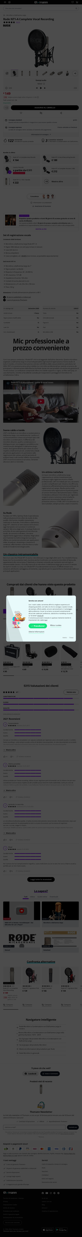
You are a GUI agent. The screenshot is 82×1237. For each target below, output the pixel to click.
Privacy (71, 637)
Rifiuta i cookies (55, 625)
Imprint (65, 637)
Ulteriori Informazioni (36, 632)
